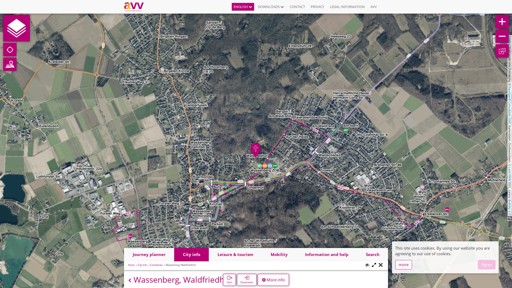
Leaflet (509, 40)
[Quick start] (16, 28)
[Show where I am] (10, 49)
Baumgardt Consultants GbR (509, 105)
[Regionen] (10, 64)
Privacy (317, 6)
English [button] (241, 6)
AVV (373, 6)
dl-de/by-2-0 (509, 207)
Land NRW (509, 174)
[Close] (381, 265)
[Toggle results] (367, 265)
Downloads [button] (269, 6)
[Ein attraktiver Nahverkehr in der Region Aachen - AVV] (136, 6)
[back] (129, 280)
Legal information (347, 6)
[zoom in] (502, 21)
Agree (486, 264)
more (404, 264)
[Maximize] (374, 265)
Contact (297, 6)
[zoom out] (502, 36)
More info (275, 279)
